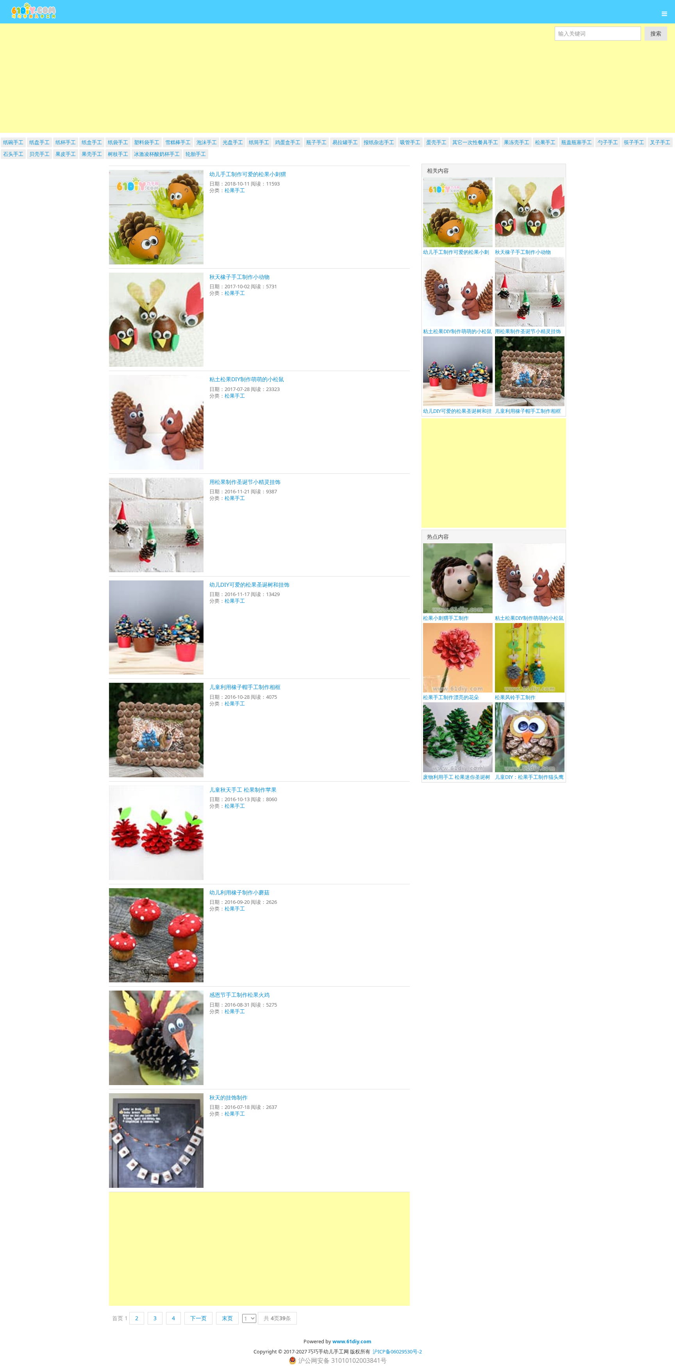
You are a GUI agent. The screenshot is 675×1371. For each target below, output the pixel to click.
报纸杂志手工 (379, 142)
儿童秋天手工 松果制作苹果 (243, 789)
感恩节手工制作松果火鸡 (239, 994)
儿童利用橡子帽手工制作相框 (244, 687)
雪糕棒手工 (178, 142)
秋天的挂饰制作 (228, 1097)
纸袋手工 (118, 142)
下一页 (198, 1318)
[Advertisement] (234, 78)
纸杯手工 (65, 142)
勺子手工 (608, 142)
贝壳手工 (39, 153)
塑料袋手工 (146, 142)
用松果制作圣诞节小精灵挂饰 (244, 482)
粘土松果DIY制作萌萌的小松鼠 (246, 379)
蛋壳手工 (436, 142)
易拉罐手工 (345, 142)
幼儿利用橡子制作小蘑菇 (239, 892)
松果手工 (545, 142)
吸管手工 (410, 142)
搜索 (655, 33)
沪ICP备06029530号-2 (397, 1351)
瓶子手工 (316, 142)
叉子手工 (660, 142)
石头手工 (13, 153)
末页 (227, 1318)
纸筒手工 (259, 142)
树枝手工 (118, 153)
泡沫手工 (206, 142)
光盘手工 (233, 142)
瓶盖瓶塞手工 (576, 142)
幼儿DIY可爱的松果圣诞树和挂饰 (249, 584)
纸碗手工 (13, 142)
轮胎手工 (196, 153)
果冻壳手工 (516, 142)
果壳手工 (92, 153)
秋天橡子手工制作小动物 (239, 276)
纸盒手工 (92, 142)
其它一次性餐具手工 (475, 142)
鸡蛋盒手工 (287, 142)
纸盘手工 (39, 142)
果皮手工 (65, 153)
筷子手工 (634, 142)
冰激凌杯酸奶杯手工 (157, 153)
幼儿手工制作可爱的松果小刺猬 (247, 174)
